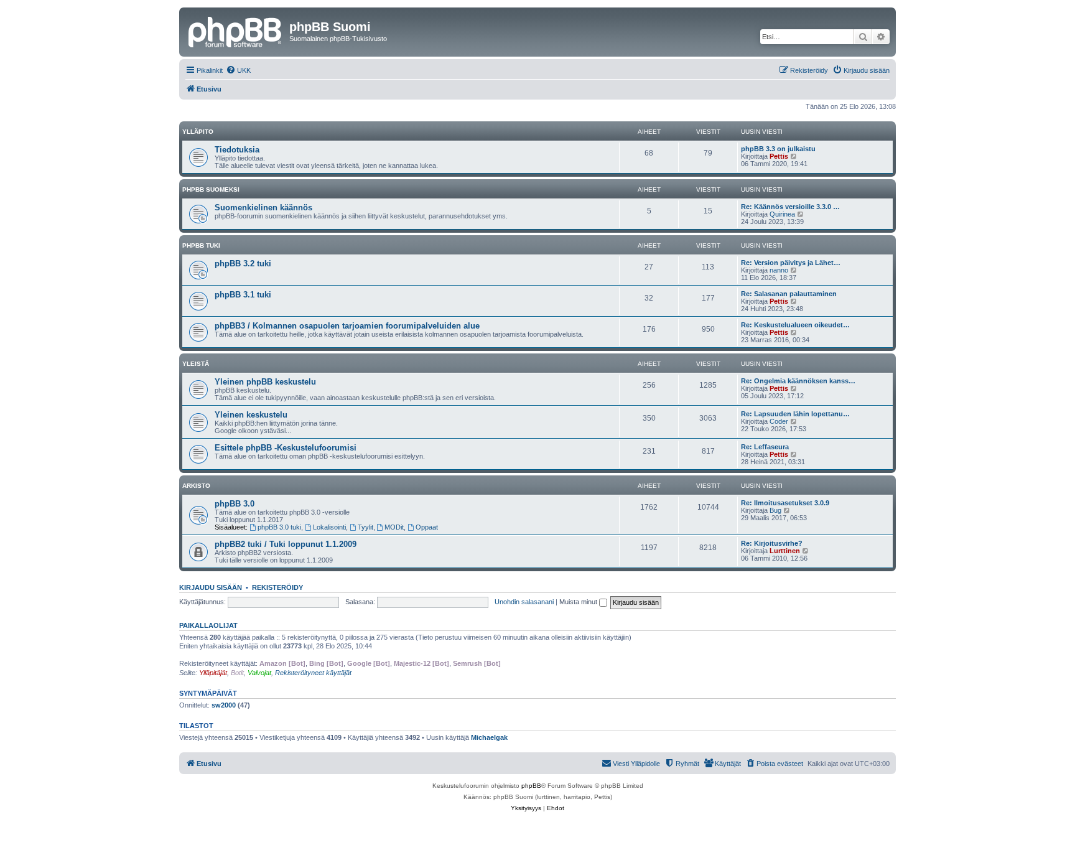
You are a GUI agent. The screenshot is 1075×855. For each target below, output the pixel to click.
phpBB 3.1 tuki (243, 294)
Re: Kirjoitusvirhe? (772, 543)
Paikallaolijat (208, 625)
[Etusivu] (235, 30)
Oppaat (427, 527)
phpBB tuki (201, 245)
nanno (779, 270)
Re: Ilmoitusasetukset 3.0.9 (785, 503)
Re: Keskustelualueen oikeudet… (795, 325)
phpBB (531, 785)
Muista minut (579, 601)
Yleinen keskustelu (251, 414)
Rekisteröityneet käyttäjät (313, 672)
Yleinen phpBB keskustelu (265, 381)
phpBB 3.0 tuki (279, 527)
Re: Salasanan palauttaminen (789, 293)
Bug (775, 510)
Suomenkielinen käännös (263, 207)
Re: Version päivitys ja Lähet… (790, 262)
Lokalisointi (329, 527)
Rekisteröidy (277, 587)
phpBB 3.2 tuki (243, 263)
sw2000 (224, 705)
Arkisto (196, 485)
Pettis (779, 156)
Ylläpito (197, 131)
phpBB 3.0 (234, 503)
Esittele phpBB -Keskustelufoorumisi (285, 447)
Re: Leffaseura (765, 447)
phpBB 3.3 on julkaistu (778, 148)
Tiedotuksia (237, 149)
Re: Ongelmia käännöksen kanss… (798, 381)
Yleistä (195, 363)
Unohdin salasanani (524, 601)
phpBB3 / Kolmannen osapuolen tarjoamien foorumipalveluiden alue (347, 325)
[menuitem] (238, 70)
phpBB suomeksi (211, 189)
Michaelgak (489, 737)
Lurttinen (785, 550)
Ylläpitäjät (213, 672)
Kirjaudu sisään (210, 587)
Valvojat (259, 672)
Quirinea (782, 214)
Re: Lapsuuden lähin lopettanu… (795, 414)
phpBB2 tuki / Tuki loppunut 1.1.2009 (285, 544)
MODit (394, 527)
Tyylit (365, 527)
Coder (779, 421)
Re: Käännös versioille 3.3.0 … (790, 206)
